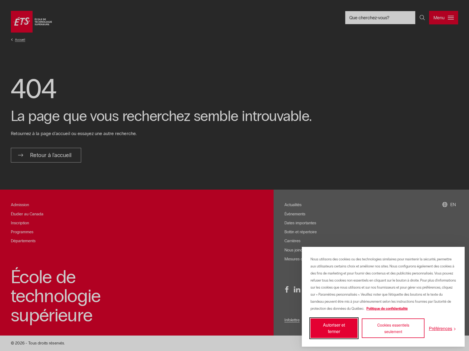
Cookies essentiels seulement (393, 328)
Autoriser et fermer (334, 328)
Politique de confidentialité (387, 309)
